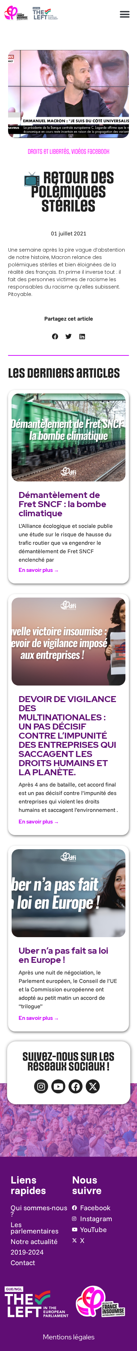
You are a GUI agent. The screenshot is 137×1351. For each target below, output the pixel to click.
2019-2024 (27, 1252)
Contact (23, 1262)
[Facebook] (75, 1086)
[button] (125, 14)
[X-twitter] (93, 1086)
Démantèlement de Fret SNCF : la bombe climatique (62, 504)
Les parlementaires (34, 1227)
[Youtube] (58, 1086)
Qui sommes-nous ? (39, 1210)
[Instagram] (41, 1086)
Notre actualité (34, 1241)
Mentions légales (68, 1336)
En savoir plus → (39, 570)
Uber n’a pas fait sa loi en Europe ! (63, 955)
